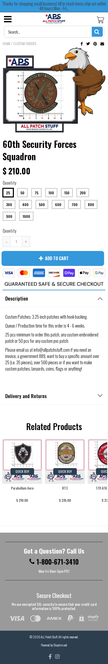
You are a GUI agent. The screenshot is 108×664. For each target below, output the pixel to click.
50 (22, 192)
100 (51, 192)
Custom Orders (24, 43)
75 (36, 192)
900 (9, 216)
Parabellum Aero (22, 488)
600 (58, 204)
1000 (26, 216)
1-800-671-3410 (57, 561)
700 (75, 204)
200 (83, 192)
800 (91, 204)
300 (9, 204)
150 (66, 192)
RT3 (65, 488)
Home (6, 43)
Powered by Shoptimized (54, 645)
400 (25, 204)
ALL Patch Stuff (49, 637)
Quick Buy (22, 471)
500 (42, 204)
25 (8, 192)
